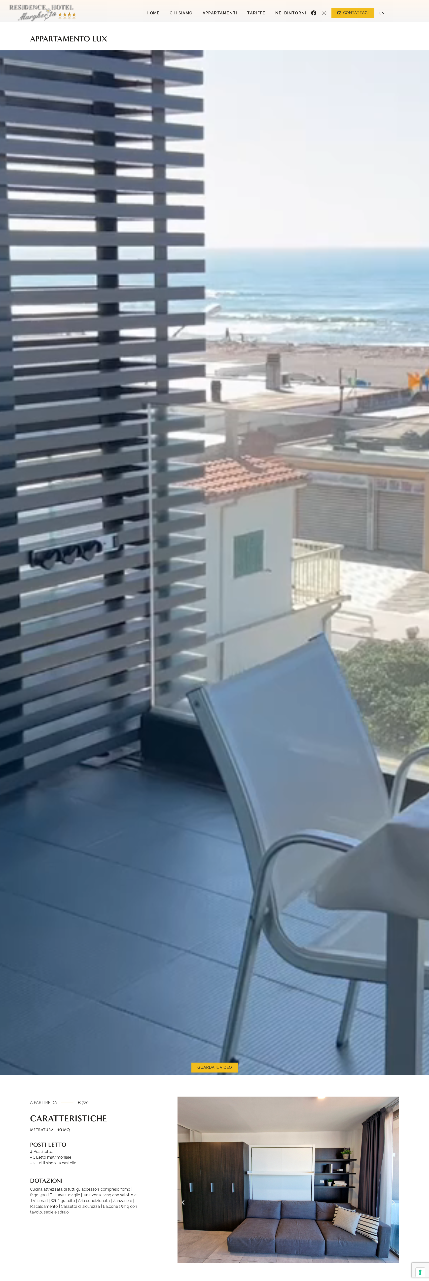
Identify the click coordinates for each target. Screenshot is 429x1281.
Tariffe (256, 13)
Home (153, 13)
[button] (183, 1202)
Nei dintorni (290, 13)
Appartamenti (220, 13)
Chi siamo (181, 13)
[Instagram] (323, 13)
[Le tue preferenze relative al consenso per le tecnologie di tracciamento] (420, 1272)
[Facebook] (313, 13)
